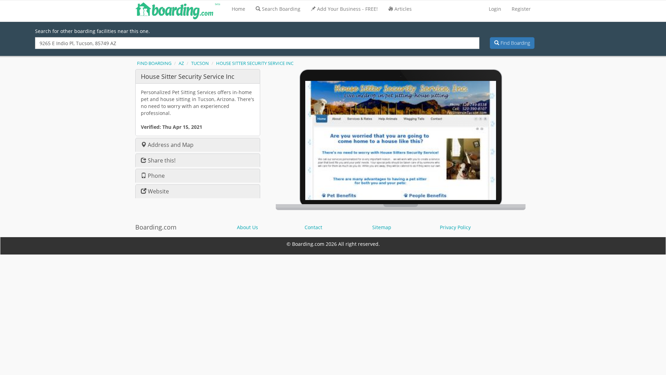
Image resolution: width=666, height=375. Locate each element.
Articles (403, 9)
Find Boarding (514, 43)
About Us (247, 227)
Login (495, 9)
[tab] (197, 76)
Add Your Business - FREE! (347, 9)
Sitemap (381, 227)
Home (238, 9)
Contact (313, 227)
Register (521, 9)
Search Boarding (281, 9)
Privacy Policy (455, 227)
